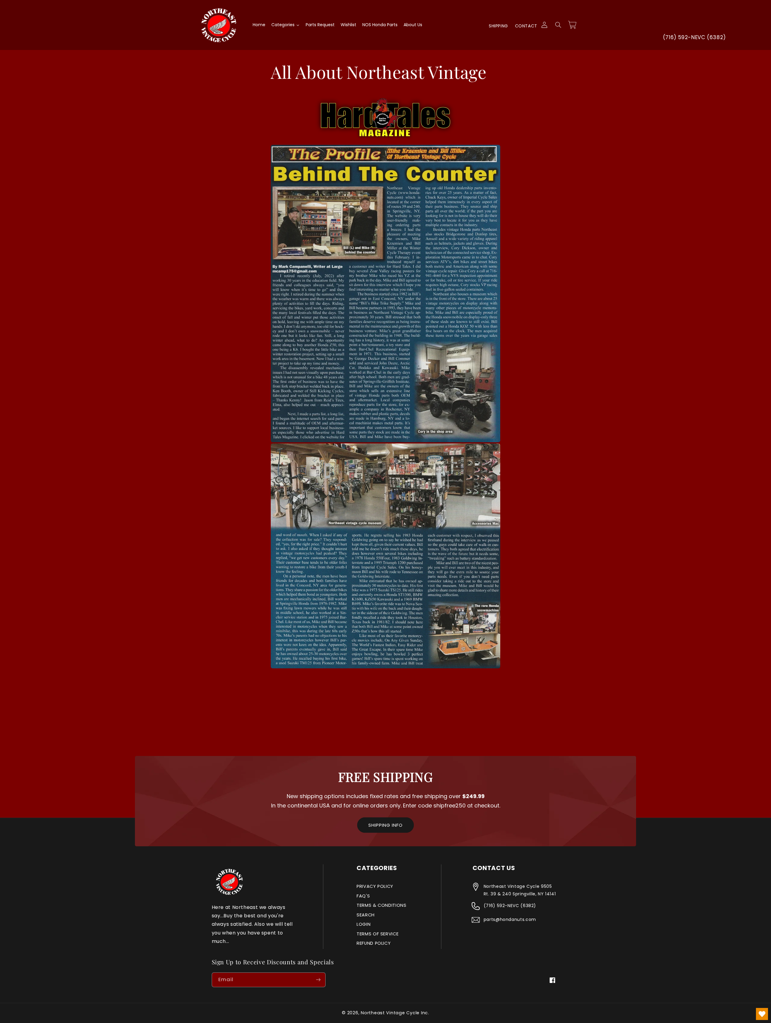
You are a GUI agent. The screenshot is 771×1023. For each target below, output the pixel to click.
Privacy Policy (375, 886)
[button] (558, 25)
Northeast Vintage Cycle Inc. (395, 1013)
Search (366, 915)
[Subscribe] (318, 979)
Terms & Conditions (381, 905)
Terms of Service (377, 934)
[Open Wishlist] (762, 1014)
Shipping (498, 26)
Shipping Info (385, 825)
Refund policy (374, 943)
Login (363, 924)
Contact (526, 26)
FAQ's (363, 896)
